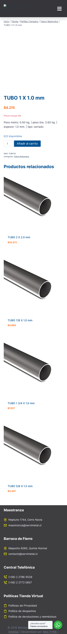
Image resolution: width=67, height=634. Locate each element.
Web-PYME (50, 631)
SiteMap (13, 631)
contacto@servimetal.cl (23, 553)
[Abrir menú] (59, 8)
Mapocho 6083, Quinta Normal (27, 548)
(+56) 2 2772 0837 (20, 582)
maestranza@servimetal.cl (24, 525)
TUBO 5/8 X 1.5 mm (20, 486)
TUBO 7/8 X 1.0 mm (20, 320)
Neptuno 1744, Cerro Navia (25, 519)
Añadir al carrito (27, 143)
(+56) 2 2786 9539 (20, 577)
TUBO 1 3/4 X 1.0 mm (21, 403)
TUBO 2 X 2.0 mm (19, 237)
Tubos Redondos (21, 156)
